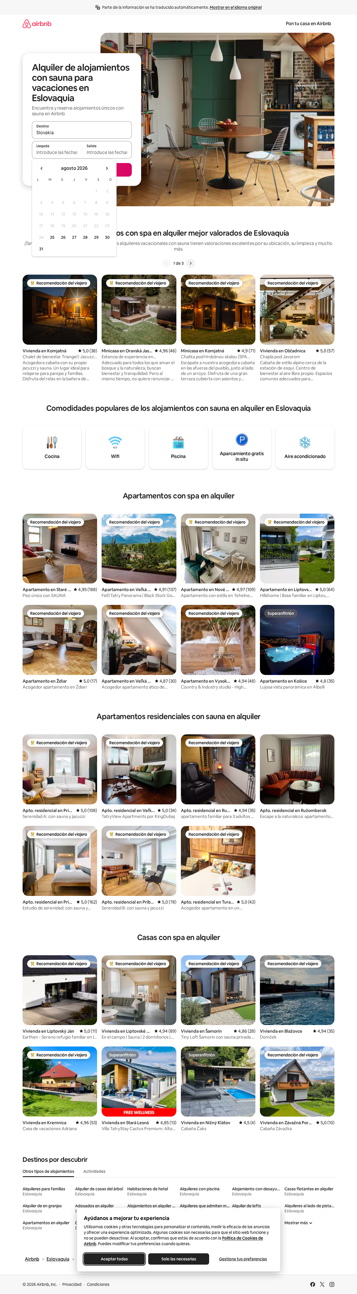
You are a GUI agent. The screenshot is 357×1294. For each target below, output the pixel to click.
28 (85, 237)
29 (96, 237)
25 (52, 237)
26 (63, 237)
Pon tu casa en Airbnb (308, 24)
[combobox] (81, 132)
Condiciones (98, 1284)
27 (74, 237)
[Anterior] (166, 263)
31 (41, 248)
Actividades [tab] (94, 1171)
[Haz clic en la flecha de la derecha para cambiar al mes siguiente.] (106, 168)
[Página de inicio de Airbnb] (37, 23)
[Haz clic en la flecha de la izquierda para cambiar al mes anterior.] (41, 168)
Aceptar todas (114, 1259)
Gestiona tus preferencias (243, 1259)
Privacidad (72, 1284)
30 (107, 237)
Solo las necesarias (178, 1259)
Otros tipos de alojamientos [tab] (48, 1171)
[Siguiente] (190, 263)
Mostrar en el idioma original (236, 7)
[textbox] (56, 152)
